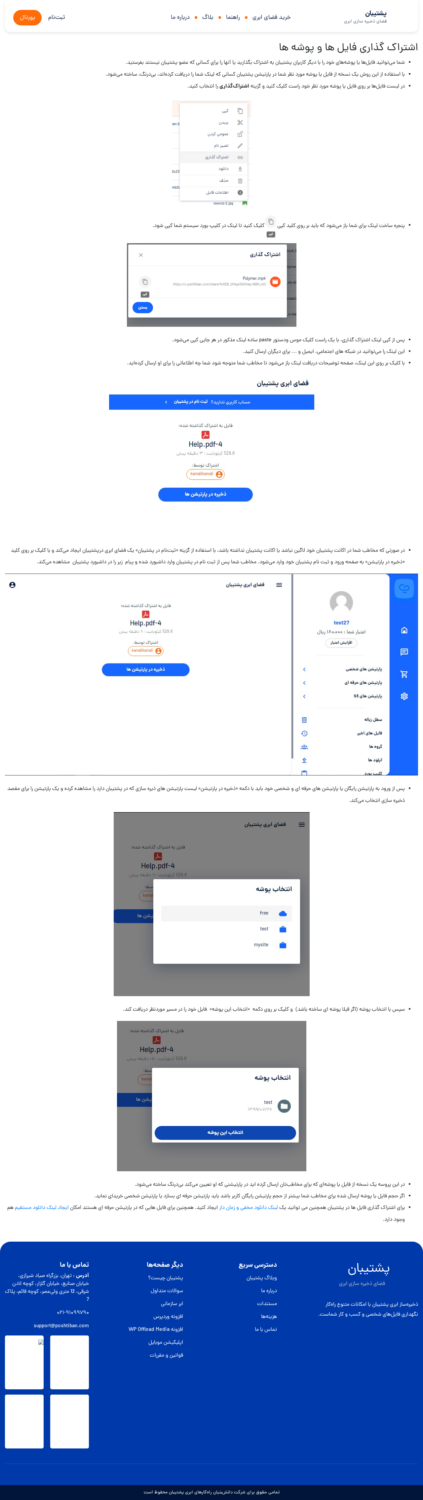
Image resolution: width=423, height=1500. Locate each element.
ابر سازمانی (172, 1304)
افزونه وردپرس (168, 1317)
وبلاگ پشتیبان (262, 1278)
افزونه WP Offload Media (156, 1330)
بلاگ (207, 17)
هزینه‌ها (269, 1317)
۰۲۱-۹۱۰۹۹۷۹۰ (73, 1313)
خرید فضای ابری (271, 17)
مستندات (267, 1304)
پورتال (27, 17)
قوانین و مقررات (166, 1356)
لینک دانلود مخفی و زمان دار (249, 1208)
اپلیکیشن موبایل (165, 1343)
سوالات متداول (167, 1291)
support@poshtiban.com (61, 1326)
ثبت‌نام (56, 17)
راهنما (233, 17)
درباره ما (180, 17)
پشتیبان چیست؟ (165, 1278)
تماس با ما (266, 1330)
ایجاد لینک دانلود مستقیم (42, 1208)
